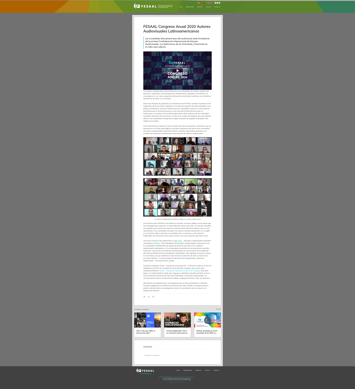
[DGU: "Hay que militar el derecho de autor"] (147, 320)
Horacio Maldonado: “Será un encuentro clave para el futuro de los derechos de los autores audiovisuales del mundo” (177, 332)
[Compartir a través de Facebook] (144, 297)
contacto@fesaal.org (145, 373)
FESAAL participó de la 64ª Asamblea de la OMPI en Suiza (206, 332)
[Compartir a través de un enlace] (153, 297)
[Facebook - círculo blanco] (215, 3)
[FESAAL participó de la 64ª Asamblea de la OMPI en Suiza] (207, 320)
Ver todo (218, 309)
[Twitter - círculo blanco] (217, 3)
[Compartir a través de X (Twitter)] (149, 297)
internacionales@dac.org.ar (184, 379)
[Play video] (177, 70)
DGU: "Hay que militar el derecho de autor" (145, 332)
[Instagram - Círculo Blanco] (219, 3)
